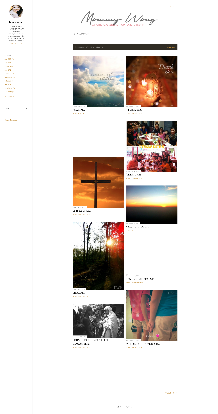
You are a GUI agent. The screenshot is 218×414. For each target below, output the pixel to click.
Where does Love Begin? (143, 344)
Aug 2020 (9, 77)
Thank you (134, 110)
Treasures (133, 174)
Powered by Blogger (127, 407)
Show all (170, 47)
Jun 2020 (9, 85)
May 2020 (9, 88)
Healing (79, 292)
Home (75, 34)
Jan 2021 (9, 70)
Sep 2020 (9, 74)
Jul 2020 (9, 81)
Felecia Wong (16, 22)
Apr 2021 (9, 63)
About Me (84, 34)
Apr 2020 (9, 92)
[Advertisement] (98, 136)
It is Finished (82, 210)
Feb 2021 (9, 66)
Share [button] (75, 113)
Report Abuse (11, 120)
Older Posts (171, 393)
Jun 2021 (9, 59)
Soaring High (83, 110)
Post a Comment (137, 113)
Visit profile (16, 43)
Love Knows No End (140, 279)
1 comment (82, 113)
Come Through (137, 227)
